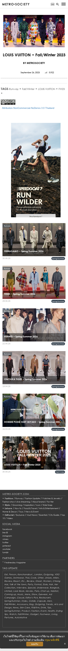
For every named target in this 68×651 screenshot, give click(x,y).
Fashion (9, 498)
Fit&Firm (35, 607)
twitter (5, 542)
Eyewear (43, 594)
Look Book (18, 591)
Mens (27, 594)
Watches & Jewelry (51, 498)
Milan (56, 577)
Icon (38, 505)
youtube (6, 549)
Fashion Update (32, 498)
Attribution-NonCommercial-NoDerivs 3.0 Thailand (28, 108)
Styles (24, 601)
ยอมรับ (34, 644)
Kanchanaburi (25, 574)
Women (47, 581)
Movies (29, 591)
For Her (50, 501)
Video (10, 518)
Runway (13, 88)
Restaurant (44, 597)
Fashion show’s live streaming (16, 501)
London (38, 574)
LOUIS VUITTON (46, 88)
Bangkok (54, 587)
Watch (12, 614)
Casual (20, 597)
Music (20, 594)
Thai (27, 577)
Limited (8, 591)
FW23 (62, 88)
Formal (37, 584)
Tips (49, 607)
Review (8, 581)
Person (12, 574)
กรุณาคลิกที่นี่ (52, 640)
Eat (6, 574)
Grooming (17, 505)
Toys (21, 511)
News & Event (31, 511)
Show (34, 594)
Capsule (41, 601)
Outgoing (48, 574)
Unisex (48, 577)
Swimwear (18, 577)
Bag (31, 604)
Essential (43, 515)
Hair (51, 584)
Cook (33, 577)
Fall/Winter (28, 88)
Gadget (34, 614)
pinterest (6, 546)
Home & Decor (9, 511)
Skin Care (25, 607)
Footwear (45, 614)
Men (49, 601)
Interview (21, 587)
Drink (43, 607)
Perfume (8, 617)
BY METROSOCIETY (34, 62)
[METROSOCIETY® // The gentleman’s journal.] (16, 4)
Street (38, 581)
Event (43, 611)
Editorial (9, 515)
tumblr (5, 552)
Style (7, 505)
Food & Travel (30, 508)
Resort (16, 581)
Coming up (10, 594)
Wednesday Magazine (15, 562)
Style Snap (47, 505)
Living (54, 614)
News (15, 607)
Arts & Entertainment (48, 508)
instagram (7, 536)
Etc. (23, 581)
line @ (5, 532)
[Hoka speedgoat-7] (36, 172)
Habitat (54, 591)
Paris (36, 591)
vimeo (5, 539)
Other (41, 577)
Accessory (22, 604)
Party (30, 584)
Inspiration (29, 505)
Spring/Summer (58, 259)
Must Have (32, 515)
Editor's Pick (31, 597)
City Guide (54, 515)
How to (18, 508)
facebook (7, 529)
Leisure (8, 508)
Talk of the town (17, 584)
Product (25, 611)
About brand (38, 501)
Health (51, 611)
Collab (32, 601)
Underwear (43, 587)
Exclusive (20, 515)
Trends (49, 604)
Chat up (44, 591)
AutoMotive (21, 617)
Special (31, 587)
